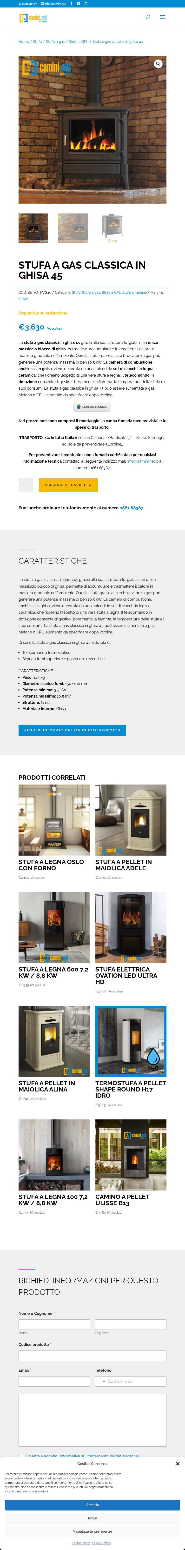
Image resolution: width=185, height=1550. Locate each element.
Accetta (92, 1505)
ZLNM (23, 299)
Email (25, 1370)
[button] (177, 1463)
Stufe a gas (55, 42)
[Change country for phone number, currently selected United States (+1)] (100, 1381)
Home (24, 42)
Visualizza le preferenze (92, 1531)
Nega (92, 1518)
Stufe (37, 42)
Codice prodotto (35, 1344)
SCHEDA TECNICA (94, 407)
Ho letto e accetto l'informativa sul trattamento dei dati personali (82, 1456)
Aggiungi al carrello (68, 485)
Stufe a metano (134, 292)
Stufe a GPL (78, 42)
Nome (23, 1333)
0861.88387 (131, 507)
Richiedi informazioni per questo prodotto (72, 730)
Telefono (104, 1370)
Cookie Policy (81, 1543)
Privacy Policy (101, 1543)
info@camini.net (141, 461)
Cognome (102, 1333)
